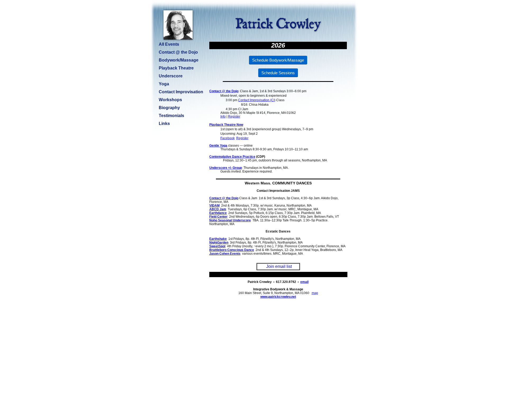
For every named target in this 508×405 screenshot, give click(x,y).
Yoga (164, 84)
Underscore (171, 76)
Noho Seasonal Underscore (230, 220)
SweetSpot (217, 246)
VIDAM (214, 205)
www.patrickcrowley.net (278, 297)
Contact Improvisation (181, 92)
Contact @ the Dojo (223, 91)
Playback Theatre (176, 68)
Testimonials (171, 115)
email (304, 282)
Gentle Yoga (218, 145)
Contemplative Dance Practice (232, 157)
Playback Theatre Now (226, 125)
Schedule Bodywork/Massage (278, 60)
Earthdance (218, 213)
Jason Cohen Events (225, 253)
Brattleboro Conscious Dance (231, 250)
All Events (169, 44)
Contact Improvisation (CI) (256, 100)
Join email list (279, 266)
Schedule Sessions (278, 73)
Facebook (227, 138)
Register (234, 116)
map (315, 293)
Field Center (218, 216)
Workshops (170, 99)
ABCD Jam (217, 209)
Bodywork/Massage (178, 60)
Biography (169, 107)
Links (164, 123)
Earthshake (218, 239)
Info (223, 116)
